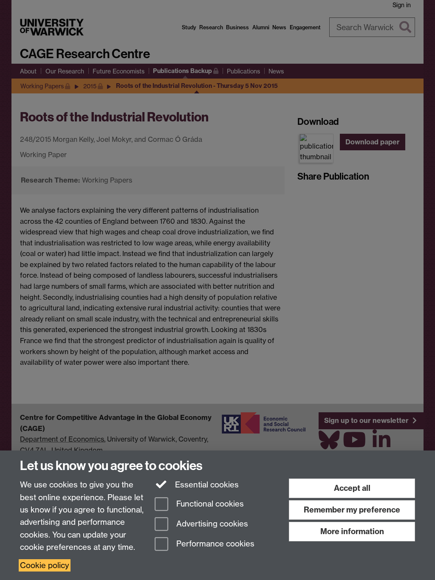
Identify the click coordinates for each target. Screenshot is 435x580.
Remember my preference (352, 510)
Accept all (352, 488)
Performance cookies (214, 544)
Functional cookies (209, 504)
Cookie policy (44, 565)
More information (352, 531)
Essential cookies (206, 485)
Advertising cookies (211, 524)
